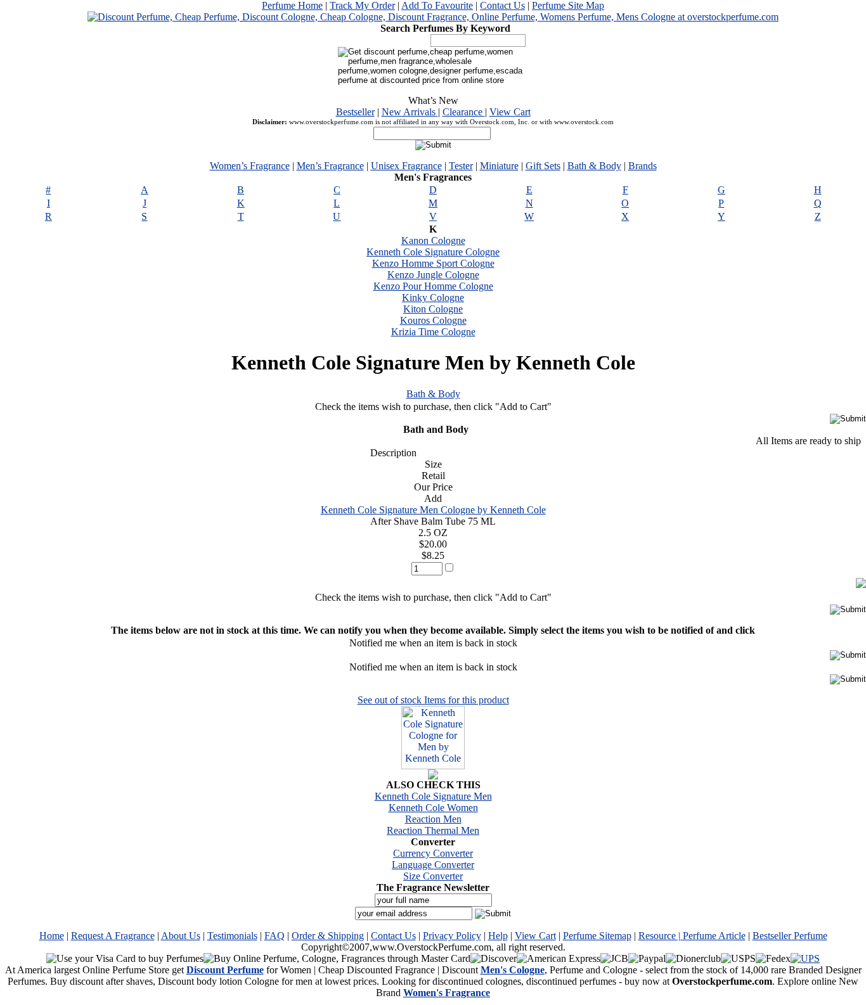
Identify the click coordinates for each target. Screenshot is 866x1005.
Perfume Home (292, 5)
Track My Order (362, 5)
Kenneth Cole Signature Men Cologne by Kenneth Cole (433, 509)
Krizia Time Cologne (433, 331)
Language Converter (433, 864)
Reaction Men (433, 819)
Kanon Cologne (433, 240)
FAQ (274, 935)
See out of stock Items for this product (433, 700)
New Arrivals (410, 111)
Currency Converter (433, 853)
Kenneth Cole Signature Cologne (433, 251)
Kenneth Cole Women (433, 807)
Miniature (499, 165)
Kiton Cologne (433, 309)
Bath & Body (594, 165)
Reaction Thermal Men (433, 830)
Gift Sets (543, 165)
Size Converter (433, 876)
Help (498, 935)
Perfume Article (714, 935)
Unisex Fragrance (406, 165)
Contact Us (502, 5)
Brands (642, 165)
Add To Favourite (437, 5)
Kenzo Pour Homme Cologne (433, 286)
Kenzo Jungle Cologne (433, 274)
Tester (461, 165)
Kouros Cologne (433, 320)
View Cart (510, 111)
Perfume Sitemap (597, 935)
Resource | (660, 935)
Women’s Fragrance (250, 165)
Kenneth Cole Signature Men (433, 796)
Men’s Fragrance (330, 165)
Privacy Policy (452, 935)
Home (51, 935)
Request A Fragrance (113, 935)
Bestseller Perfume (790, 935)
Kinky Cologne (433, 297)
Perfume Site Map (568, 5)
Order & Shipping (328, 935)
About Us (180, 935)
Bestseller (355, 111)
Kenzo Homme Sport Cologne (433, 263)
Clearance (464, 111)
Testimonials (232, 935)
